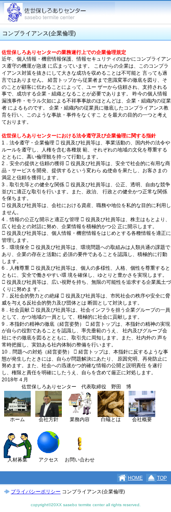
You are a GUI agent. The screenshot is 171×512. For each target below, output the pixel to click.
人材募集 (17, 460)
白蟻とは (111, 419)
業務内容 (80, 419)
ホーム (17, 419)
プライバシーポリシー (36, 492)
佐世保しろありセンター (58, 13)
